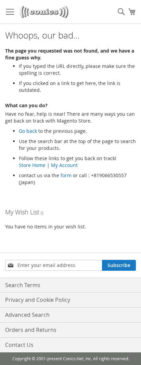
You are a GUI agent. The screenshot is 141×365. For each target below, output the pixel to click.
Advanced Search (27, 315)
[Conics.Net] (44, 12)
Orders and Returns (30, 330)
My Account (64, 165)
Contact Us (19, 345)
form (66, 175)
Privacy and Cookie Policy (37, 300)
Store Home (32, 165)
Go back (28, 131)
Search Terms (22, 285)
